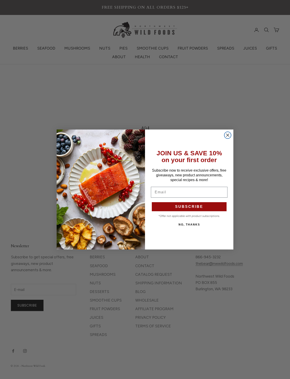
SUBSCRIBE (189, 207)
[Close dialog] (227, 135)
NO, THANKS (189, 224)
